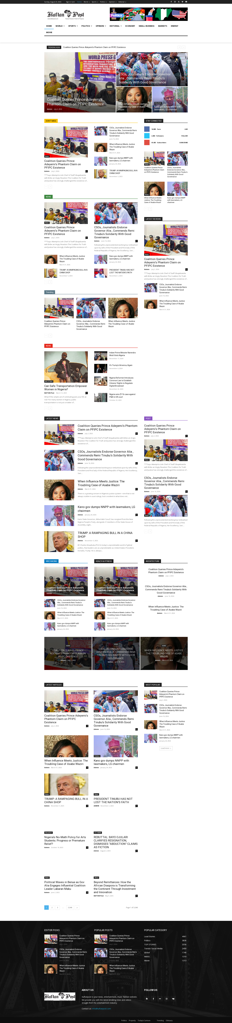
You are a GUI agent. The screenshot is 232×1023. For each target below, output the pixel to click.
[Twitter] (178, 1)
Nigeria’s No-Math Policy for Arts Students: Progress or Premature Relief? (65, 840)
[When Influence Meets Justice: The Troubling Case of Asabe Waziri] (134, 99)
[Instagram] (175, 1)
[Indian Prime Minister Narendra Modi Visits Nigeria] (100, 355)
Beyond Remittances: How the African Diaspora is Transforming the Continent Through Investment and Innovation (115, 887)
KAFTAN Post (49, 393)
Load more (165, 748)
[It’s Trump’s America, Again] (100, 368)
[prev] (179, 47)
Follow (184, 136)
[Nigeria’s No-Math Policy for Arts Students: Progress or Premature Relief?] (66, 823)
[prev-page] (46, 186)
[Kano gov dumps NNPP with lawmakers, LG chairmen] (170, 99)
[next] (183, 47)
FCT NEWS (98, 833)
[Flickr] (160, 998)
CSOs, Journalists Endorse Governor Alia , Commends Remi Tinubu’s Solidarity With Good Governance (114, 232)
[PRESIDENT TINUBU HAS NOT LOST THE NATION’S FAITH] (100, 273)
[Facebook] (171, 1)
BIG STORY (48, 381)
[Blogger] (146, 998)
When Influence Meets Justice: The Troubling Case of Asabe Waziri (122, 147)
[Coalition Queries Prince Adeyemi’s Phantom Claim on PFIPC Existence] (80, 82)
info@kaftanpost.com (101, 1008)
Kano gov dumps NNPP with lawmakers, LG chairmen (176, 200)
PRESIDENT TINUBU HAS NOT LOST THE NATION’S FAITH (113, 800)
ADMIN (96, 806)
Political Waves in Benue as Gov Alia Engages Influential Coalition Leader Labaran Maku (64, 885)
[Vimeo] (182, 1)
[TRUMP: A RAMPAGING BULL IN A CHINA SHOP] (100, 173)
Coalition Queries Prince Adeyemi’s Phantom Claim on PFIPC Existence (94, 47)
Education (48, 833)
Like (186, 129)
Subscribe (183, 143)
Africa (96, 878)
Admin (47, 171)
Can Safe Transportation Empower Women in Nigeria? (65, 387)
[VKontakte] (173, 998)
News (50, 95)
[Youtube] (186, 1)
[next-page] (50, 186)
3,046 (70, 907)
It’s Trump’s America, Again (120, 365)
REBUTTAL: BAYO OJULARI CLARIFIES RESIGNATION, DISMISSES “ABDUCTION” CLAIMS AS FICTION (116, 842)
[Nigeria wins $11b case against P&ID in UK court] (100, 397)
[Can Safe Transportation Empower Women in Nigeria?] (66, 367)
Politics (158, 103)
